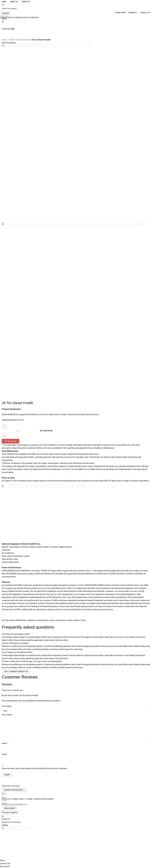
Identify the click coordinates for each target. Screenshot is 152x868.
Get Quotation (46, 431)
